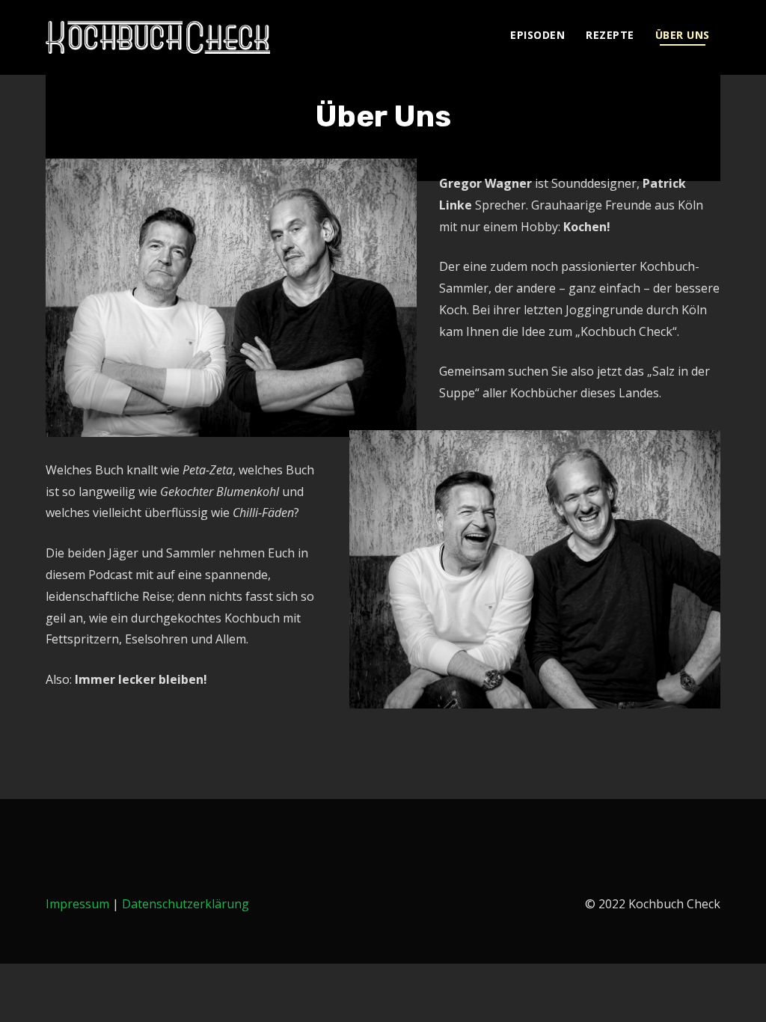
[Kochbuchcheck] (158, 37)
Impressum (77, 904)
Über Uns (682, 35)
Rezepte (610, 35)
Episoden (537, 35)
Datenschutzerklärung (185, 904)
